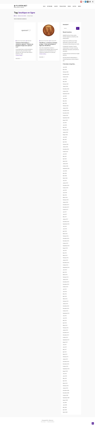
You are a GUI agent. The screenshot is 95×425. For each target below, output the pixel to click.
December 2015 (66, 238)
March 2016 (65, 233)
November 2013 (66, 284)
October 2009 (65, 395)
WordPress (52, 421)
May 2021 (65, 156)
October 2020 (65, 166)
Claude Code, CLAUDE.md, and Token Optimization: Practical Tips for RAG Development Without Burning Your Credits (71, 42)
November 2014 (66, 262)
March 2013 (65, 298)
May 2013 (65, 293)
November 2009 (66, 392)
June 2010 (65, 376)
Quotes (74, 6)
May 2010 (65, 378)
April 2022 (65, 141)
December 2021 (66, 149)
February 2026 (65, 72)
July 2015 (65, 250)
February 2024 (65, 105)
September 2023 (66, 117)
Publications (63, 6)
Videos (69, 6)
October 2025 (65, 76)
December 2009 (66, 390)
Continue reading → (19, 55)
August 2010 (65, 371)
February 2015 (65, 257)
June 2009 (65, 404)
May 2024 (65, 100)
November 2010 (66, 364)
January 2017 (65, 219)
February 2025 (65, 84)
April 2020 (65, 175)
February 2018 (65, 199)
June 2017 (65, 214)
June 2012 (65, 318)
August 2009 (65, 400)
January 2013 (65, 303)
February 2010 (65, 385)
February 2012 (65, 327)
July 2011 (65, 344)
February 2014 (65, 277)
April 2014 (65, 272)
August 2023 (65, 120)
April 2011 (65, 351)
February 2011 (65, 356)
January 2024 (65, 108)
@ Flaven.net (20, 6)
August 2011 (65, 342)
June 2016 (65, 228)
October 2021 (65, 151)
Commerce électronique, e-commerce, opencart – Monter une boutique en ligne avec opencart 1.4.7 (24, 45)
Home (16, 15)
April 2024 (65, 103)
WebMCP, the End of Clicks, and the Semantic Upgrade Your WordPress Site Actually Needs (70, 37)
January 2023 (65, 132)
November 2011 (66, 335)
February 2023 (65, 129)
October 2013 (65, 286)
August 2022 (65, 134)
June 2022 (65, 137)
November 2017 (66, 207)
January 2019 (65, 183)
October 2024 (65, 91)
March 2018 (65, 197)
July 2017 (65, 211)
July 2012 (65, 315)
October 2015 (65, 243)
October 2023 (65, 115)
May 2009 (65, 407)
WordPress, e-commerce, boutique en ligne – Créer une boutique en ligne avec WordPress (48, 44)
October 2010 (65, 366)
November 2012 (66, 308)
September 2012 (66, 313)
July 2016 (65, 226)
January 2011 (65, 359)
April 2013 (65, 296)
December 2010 (66, 361)
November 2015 (66, 240)
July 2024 (65, 96)
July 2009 (65, 402)
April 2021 (65, 158)
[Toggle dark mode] (93, 2)
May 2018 (65, 195)
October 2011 (65, 337)
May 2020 (65, 173)
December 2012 (66, 306)
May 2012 (65, 320)
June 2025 (65, 79)
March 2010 (65, 383)
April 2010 (65, 380)
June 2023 (65, 125)
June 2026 (65, 67)
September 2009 (66, 397)
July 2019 (65, 180)
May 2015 (65, 252)
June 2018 (65, 192)
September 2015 (66, 245)
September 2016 (66, 224)
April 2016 (65, 231)
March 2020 (65, 178)
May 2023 (65, 127)
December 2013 (66, 281)
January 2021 (65, 163)
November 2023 (66, 113)
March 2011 (65, 354)
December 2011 (66, 332)
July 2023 (65, 122)
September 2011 (66, 339)
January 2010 (65, 388)
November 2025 (66, 74)
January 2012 (65, 330)
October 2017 (65, 209)
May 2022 (65, 139)
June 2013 (65, 291)
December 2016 (66, 221)
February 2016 (65, 236)
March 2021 (65, 161)
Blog (44, 6)
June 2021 (65, 154)
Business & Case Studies (22, 15)
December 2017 (66, 204)
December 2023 (66, 110)
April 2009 (65, 409)
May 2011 (65, 349)
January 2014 (65, 279)
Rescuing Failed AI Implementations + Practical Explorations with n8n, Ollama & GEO (70, 59)
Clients (56, 6)
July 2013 (65, 289)
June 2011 (65, 347)
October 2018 (65, 187)
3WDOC (79, 6)
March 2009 (65, 412)
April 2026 (65, 69)
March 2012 (65, 325)
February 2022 (65, 144)
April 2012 (65, 322)
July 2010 (65, 373)
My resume (49, 6)
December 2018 (66, 185)
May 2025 (65, 81)
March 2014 (65, 274)
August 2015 (65, 248)
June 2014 (65, 269)
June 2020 (65, 170)
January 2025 (65, 86)
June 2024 (65, 98)
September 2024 (66, 93)
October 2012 (65, 310)
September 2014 (66, 267)
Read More (18, 58)
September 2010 (66, 368)
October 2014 (65, 265)
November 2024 (66, 88)
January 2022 (65, 146)
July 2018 (65, 190)
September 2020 (66, 168)
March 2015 (65, 255)
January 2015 (65, 260)
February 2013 (65, 301)
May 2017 (65, 216)
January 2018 (65, 202)
